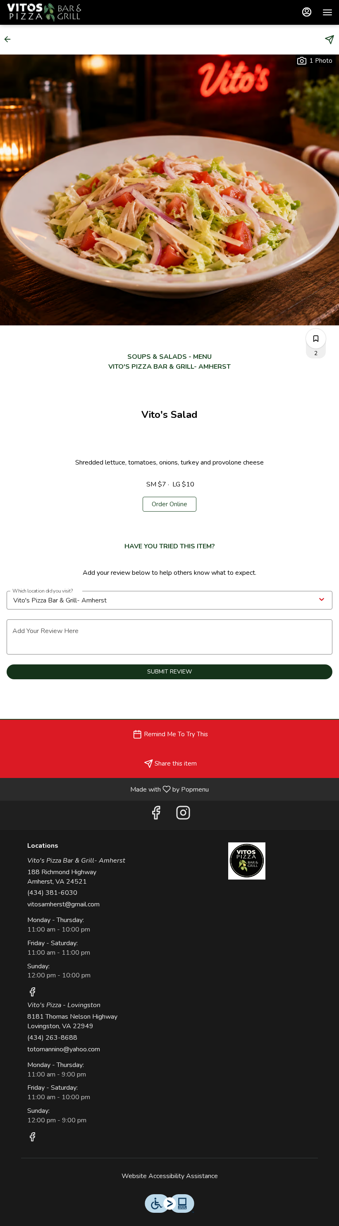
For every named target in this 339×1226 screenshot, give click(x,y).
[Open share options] (329, 39)
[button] (10, 39)
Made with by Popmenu (107, 788)
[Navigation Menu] (327, 12)
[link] (169, 504)
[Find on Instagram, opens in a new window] (183, 815)
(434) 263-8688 (52, 1037)
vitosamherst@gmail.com (63, 904)
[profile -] (307, 12)
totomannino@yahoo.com (63, 1049)
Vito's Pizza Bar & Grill (247, 861)
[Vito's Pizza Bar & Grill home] (44, 12)
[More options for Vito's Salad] (316, 339)
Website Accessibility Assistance (170, 1176)
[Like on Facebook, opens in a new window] (155, 815)
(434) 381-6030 (52, 892)
